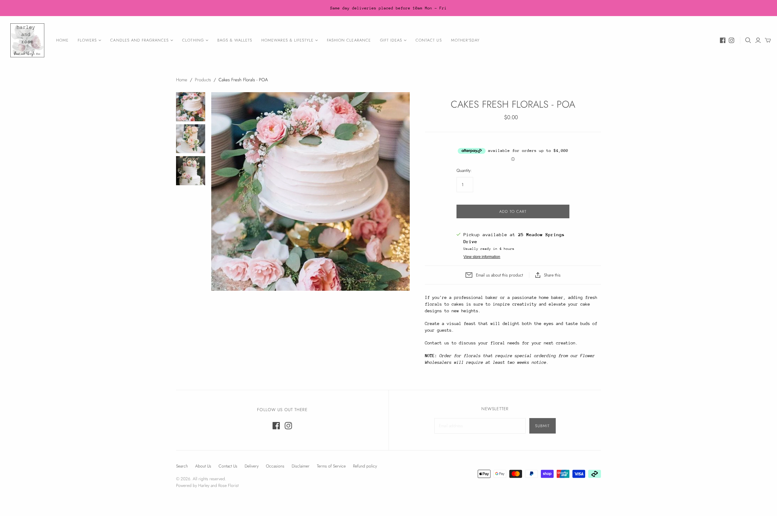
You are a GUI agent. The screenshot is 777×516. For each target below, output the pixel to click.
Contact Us (429, 40)
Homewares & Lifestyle (287, 40)
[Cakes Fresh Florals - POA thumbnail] (190, 106)
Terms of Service (331, 466)
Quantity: (464, 170)
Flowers (87, 40)
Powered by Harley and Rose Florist (207, 485)
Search (182, 466)
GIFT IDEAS (391, 40)
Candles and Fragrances (139, 40)
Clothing (193, 40)
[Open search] (748, 40)
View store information (481, 257)
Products (203, 79)
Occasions (275, 466)
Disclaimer (301, 466)
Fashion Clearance (349, 40)
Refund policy (365, 466)
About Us (203, 466)
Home (62, 40)
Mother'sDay (465, 40)
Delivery (252, 466)
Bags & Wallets (235, 40)
